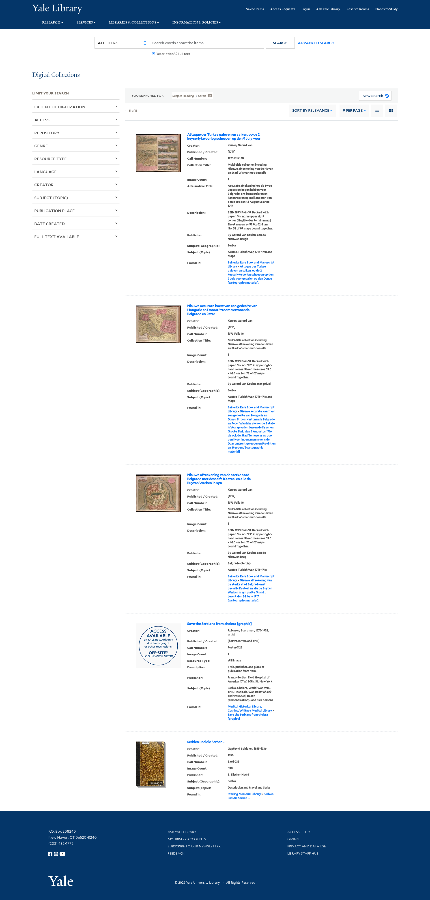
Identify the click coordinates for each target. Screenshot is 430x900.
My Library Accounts (187, 839)
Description (165, 54)
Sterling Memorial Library (244, 794)
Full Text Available (56, 236)
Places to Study (386, 9)
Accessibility (298, 832)
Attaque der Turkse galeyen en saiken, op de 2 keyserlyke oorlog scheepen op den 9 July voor (223, 137)
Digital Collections (56, 75)
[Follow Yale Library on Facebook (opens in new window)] (50, 854)
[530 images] (150, 763)
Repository (47, 132)
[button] (280, 43)
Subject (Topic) (51, 197)
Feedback (176, 853)
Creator (44, 184)
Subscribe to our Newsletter (194, 846)
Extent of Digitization (59, 106)
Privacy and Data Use (306, 846)
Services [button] (85, 22)
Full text (184, 54)
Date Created (49, 223)
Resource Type (50, 158)
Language (45, 171)
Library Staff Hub (302, 853)
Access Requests (282, 9)
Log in (305, 9)
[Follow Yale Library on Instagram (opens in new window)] (56, 854)
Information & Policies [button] (195, 22)
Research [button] (51, 22)
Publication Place (54, 210)
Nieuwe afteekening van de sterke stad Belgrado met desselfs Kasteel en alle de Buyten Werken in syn (219, 479)
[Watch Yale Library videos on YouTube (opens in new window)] (62, 854)
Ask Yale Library (328, 9)
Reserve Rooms (357, 9)
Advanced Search (316, 43)
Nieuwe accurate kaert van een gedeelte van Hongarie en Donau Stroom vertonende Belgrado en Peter (222, 310)
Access (41, 119)
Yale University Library (59, 8)
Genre (41, 145)
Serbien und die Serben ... (206, 742)
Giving (293, 839)
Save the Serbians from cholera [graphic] (219, 624)
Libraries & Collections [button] (132, 22)
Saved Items (255, 9)
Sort (310, 110)
